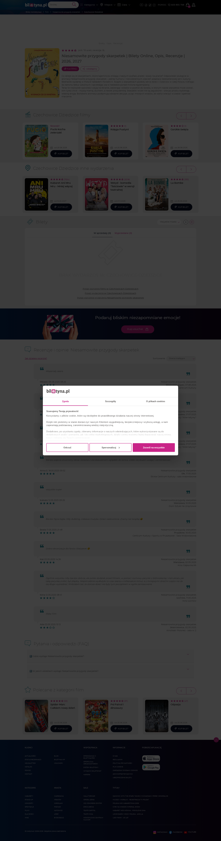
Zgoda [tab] (65, 401)
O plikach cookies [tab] (155, 401)
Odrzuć (67, 447)
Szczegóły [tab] (110, 401)
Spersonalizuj (109, 447)
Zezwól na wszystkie (154, 447)
